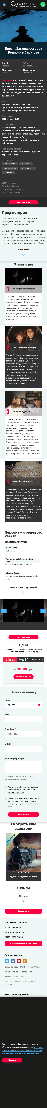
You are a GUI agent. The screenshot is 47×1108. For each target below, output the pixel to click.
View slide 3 (25, 872)
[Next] (43, 611)
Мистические (27, 168)
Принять (12, 1060)
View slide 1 (18, 872)
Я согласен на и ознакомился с (23, 789)
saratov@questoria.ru (14, 932)
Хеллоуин (8, 173)
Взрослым (26, 164)
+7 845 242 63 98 (13, 928)
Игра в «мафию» (12, 972)
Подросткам (10, 164)
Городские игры (11, 967)
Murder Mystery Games (30, 967)
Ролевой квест (11, 977)
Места (22, 977)
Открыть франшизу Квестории (23, 943)
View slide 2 (21, 872)
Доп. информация (15, 758)
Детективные (10, 168)
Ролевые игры (27, 972)
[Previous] (4, 611)
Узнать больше (23, 857)
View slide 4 (28, 872)
